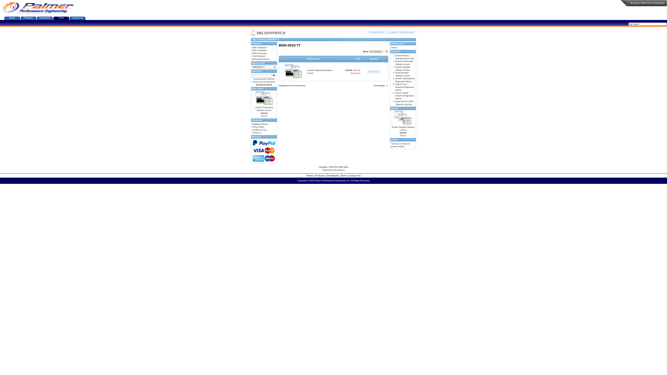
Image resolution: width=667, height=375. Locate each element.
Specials (394, 108)
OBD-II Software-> (260, 48)
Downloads (44, 17)
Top (254, 40)
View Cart (646, 2)
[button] (377, 32)
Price (358, 59)
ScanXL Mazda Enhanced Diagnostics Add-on (404, 96)
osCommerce (339, 170)
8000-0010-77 (273, 40)
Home (12, 17)
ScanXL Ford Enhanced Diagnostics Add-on (404, 87)
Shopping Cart (397, 44)
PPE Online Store (341, 167)
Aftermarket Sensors (261, 59)
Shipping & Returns (260, 124)
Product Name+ (314, 59)
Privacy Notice (258, 127)
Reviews (394, 140)
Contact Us (77, 17)
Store (61, 17)
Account (634, 2)
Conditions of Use (259, 130)
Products (28, 17)
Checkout (659, 2)
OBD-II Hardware (259, 50)
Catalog (261, 40)
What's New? (257, 89)
